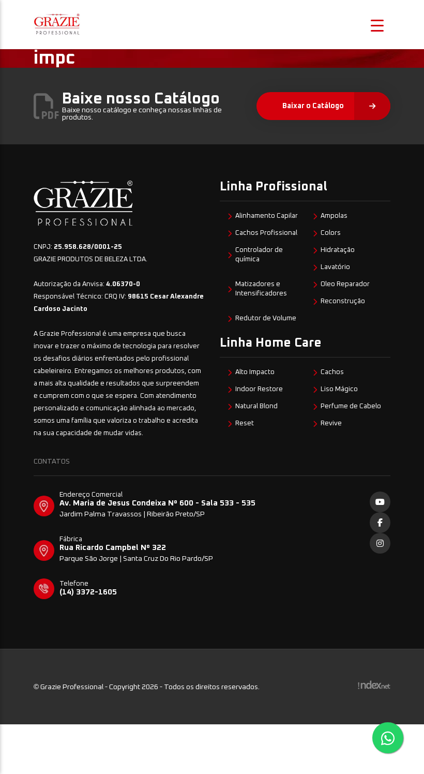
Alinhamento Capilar (266, 216)
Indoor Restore (259, 389)
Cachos (332, 372)
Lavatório (335, 267)
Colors (331, 233)
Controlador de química (259, 255)
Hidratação (338, 250)
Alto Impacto (255, 372)
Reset (244, 423)
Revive (331, 423)
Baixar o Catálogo (313, 106)
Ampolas (334, 216)
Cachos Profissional (266, 233)
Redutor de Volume (265, 318)
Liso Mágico (339, 389)
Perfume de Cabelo (351, 406)
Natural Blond (256, 406)
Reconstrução (343, 301)
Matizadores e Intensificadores (261, 289)
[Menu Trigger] (377, 24)
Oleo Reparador (345, 284)
